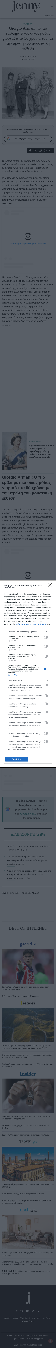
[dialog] (28, 674)
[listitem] (28, 631)
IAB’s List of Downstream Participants (31, 624)
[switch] (46, 637)
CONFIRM (16, 759)
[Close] (50, 585)
